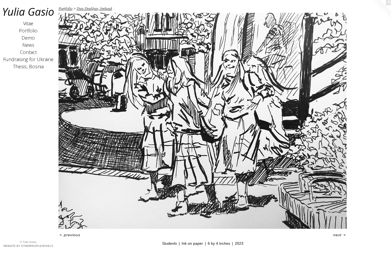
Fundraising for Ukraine (28, 59)
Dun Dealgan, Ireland (94, 8)
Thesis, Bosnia (28, 66)
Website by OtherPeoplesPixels (28, 245)
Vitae (28, 23)
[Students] (203, 121)
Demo (28, 38)
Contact (28, 52)
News (28, 45)
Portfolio (28, 30)
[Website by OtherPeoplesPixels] (380, 10)
